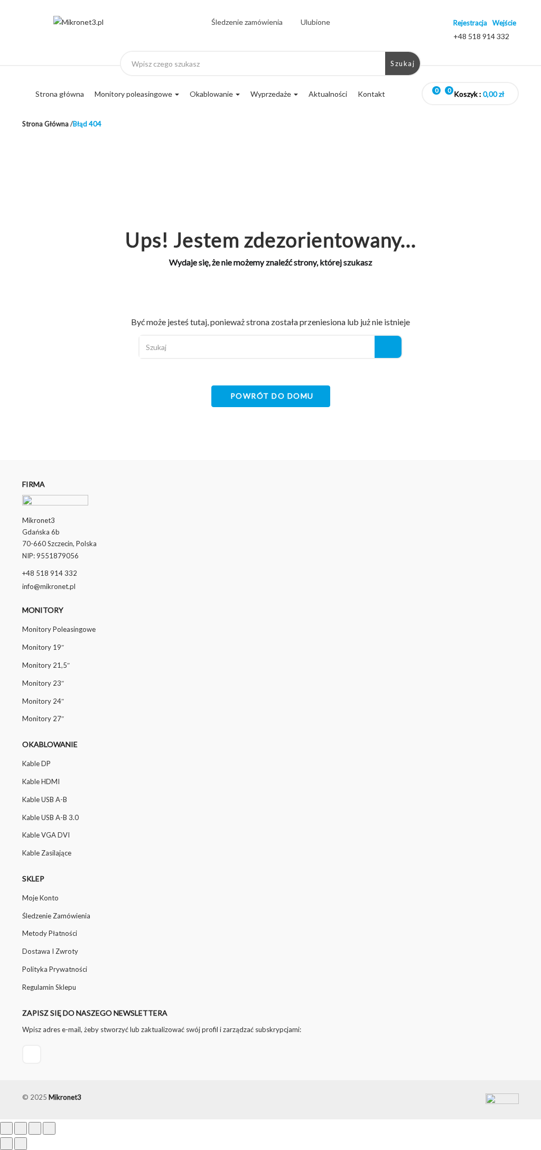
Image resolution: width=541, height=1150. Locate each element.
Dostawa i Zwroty (50, 951)
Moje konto (40, 898)
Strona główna (59, 93)
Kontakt (371, 93)
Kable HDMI (41, 781)
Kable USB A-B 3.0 (50, 817)
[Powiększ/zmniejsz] (6, 1128)
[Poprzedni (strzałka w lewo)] (6, 1143)
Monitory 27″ (43, 718)
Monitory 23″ (43, 683)
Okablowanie (212, 93)
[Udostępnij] (35, 1128)
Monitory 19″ (43, 647)
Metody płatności (49, 933)
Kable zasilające (46, 853)
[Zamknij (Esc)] (49, 1128)
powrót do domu (272, 395)
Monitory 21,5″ (46, 665)
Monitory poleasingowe (134, 93)
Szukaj (402, 63)
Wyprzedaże (271, 93)
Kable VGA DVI (46, 835)
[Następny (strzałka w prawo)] (20, 1143)
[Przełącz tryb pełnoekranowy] (20, 1128)
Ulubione (315, 22)
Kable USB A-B (44, 799)
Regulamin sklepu (49, 987)
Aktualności (328, 93)
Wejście (504, 23)
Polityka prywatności (54, 969)
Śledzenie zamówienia (247, 22)
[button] (480, 94)
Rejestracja (470, 23)
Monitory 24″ (43, 701)
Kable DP (36, 763)
